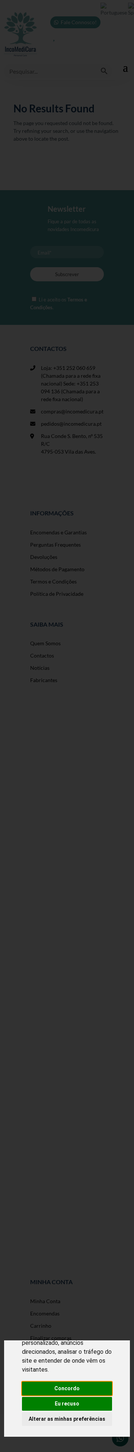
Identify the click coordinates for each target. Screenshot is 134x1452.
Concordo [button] (67, 1388)
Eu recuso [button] (67, 1404)
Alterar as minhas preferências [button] (67, 1419)
